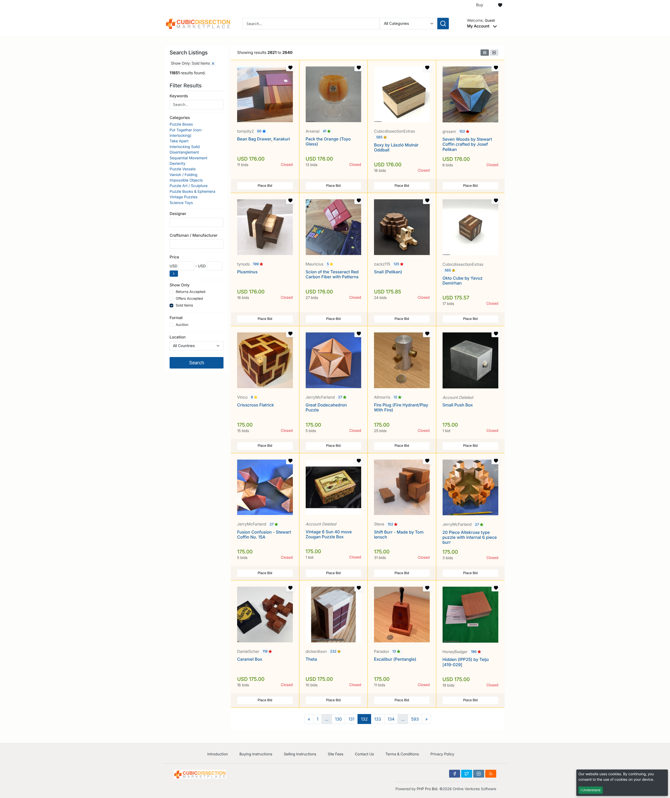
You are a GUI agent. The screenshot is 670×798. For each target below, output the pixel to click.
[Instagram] (478, 774)
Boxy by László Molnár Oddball (396, 147)
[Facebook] (454, 774)
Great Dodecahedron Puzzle (326, 407)
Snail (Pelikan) (388, 271)
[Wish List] (500, 5)
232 (333, 652)
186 (474, 652)
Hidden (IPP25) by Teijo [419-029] (466, 662)
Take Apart (179, 141)
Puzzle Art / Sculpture (189, 186)
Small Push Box (458, 405)
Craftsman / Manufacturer (193, 235)
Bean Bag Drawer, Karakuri (263, 139)
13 (394, 652)
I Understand (590, 790)
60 (259, 131)
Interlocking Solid (185, 147)
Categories (180, 117)
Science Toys (181, 203)
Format (176, 317)
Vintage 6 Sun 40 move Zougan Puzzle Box (329, 534)
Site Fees (335, 754)
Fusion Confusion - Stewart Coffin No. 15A (264, 534)
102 (462, 132)
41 (325, 131)
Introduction (217, 754)
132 (364, 719)
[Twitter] (466, 774)
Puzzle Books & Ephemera (192, 191)
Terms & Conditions (402, 754)
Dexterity (177, 163)
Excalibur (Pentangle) (395, 659)
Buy (479, 4)
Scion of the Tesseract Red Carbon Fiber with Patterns (332, 274)
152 (391, 524)
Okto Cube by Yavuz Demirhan (463, 280)
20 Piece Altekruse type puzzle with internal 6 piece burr (470, 537)
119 (265, 652)
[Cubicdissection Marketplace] (198, 23)
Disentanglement (184, 152)
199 (256, 264)
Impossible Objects (186, 180)
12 (396, 397)
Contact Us (364, 754)
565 (379, 137)
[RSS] (490, 774)
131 (351, 719)
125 (397, 264)
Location (178, 337)
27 (340, 397)
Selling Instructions (300, 754)
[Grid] (485, 52)
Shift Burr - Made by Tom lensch (398, 534)
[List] (494, 52)
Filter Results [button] (186, 85)
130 (338, 719)
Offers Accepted (189, 299)
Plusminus (247, 271)
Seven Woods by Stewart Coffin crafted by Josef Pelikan (467, 144)
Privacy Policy (442, 754)
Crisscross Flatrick (255, 405)
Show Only (179, 284)
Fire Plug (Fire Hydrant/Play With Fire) (401, 407)
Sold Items (184, 305)
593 (415, 719)
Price (174, 256)
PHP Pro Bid (427, 789)
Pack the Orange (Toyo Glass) (328, 141)
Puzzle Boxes (181, 124)
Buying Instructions (255, 754)
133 (377, 719)
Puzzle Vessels (183, 169)
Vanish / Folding (183, 175)
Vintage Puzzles (184, 197)
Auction (182, 325)
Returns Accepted (190, 292)
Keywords (179, 95)
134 (391, 719)
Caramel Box (249, 659)
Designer (178, 213)
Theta (311, 659)
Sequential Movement (188, 158)
